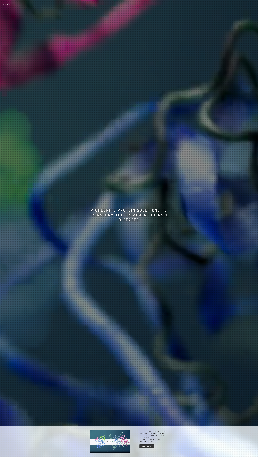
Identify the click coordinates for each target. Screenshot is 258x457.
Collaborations (240, 3)
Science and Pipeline (213, 3)
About (196, 3)
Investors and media (227, 3)
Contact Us (249, 3)
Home (190, 3)
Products (203, 3)
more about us (146, 446)
